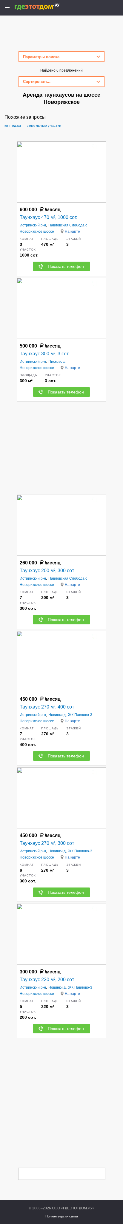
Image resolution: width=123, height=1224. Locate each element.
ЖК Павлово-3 (80, 715)
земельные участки (44, 126)
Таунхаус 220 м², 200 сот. (47, 979)
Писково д (56, 361)
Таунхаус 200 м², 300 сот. (47, 570)
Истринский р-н (33, 225)
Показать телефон (66, 266)
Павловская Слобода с (67, 225)
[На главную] (43, 6)
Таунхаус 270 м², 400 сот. (47, 706)
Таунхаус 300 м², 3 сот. (44, 353)
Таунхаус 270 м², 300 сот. (47, 843)
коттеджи (12, 126)
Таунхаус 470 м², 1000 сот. (48, 217)
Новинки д (57, 715)
